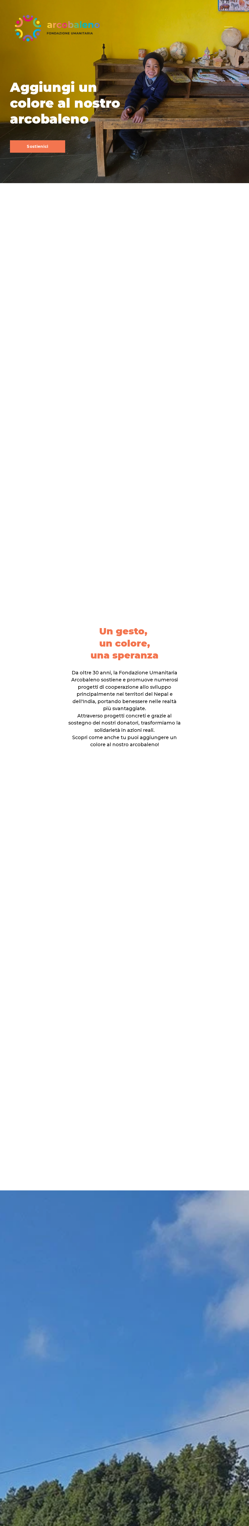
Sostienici (37, 146)
